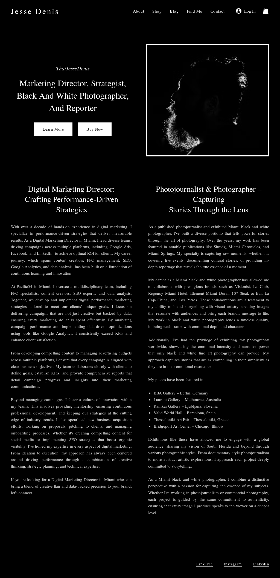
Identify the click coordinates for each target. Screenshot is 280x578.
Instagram (233, 563)
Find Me (194, 11)
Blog (174, 11)
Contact (218, 11)
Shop (157, 11)
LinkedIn (261, 563)
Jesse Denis (35, 11)
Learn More (53, 129)
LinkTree (204, 563)
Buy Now (94, 129)
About (138, 11)
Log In (250, 11)
